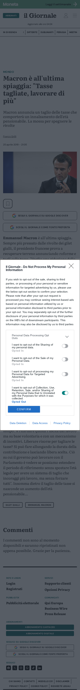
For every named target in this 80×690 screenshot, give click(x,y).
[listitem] (40, 336)
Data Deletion (18, 423)
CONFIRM (24, 409)
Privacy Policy (62, 423)
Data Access (40, 423)
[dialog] (40, 345)
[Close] (72, 267)
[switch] (65, 346)
